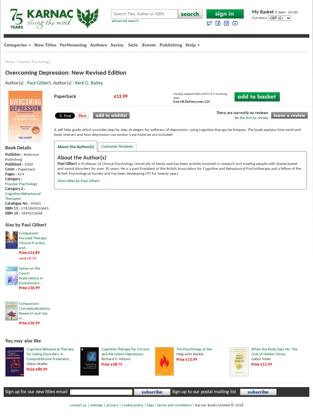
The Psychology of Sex (194, 349)
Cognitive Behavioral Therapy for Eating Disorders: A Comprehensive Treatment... (50, 354)
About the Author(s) (75, 147)
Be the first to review (251, 118)
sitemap (96, 405)
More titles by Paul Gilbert (78, 181)
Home (10, 62)
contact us (78, 405)
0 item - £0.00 (275, 12)
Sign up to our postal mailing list (204, 392)
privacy (112, 405)
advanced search (125, 21)
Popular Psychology (34, 62)
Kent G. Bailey (89, 83)
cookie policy (132, 405)
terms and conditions (174, 405)
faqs (150, 405)
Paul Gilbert (39, 83)
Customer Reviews (117, 146)
